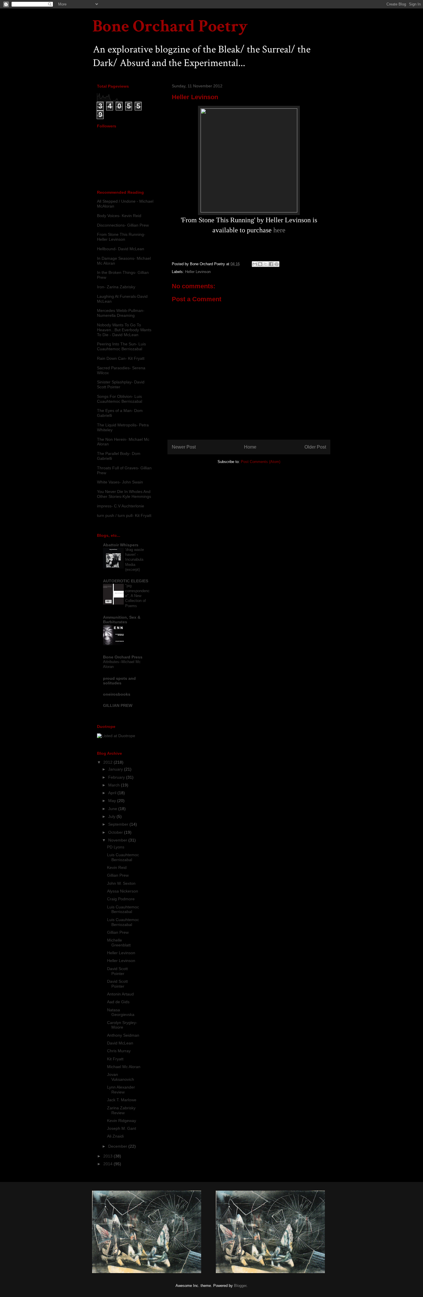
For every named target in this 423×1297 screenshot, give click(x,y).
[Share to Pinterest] (276, 264)
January (116, 769)
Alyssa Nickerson (122, 891)
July (112, 816)
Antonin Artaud (120, 994)
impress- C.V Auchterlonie (120, 506)
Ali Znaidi (115, 1136)
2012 (108, 762)
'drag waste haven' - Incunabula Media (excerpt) (134, 559)
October (116, 832)
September (118, 824)
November (118, 840)
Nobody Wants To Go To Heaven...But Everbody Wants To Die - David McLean (124, 330)
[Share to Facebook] (271, 264)
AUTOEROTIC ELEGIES (125, 581)
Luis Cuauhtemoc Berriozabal (123, 857)
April (112, 792)
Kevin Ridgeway (121, 1120)
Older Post (315, 447)
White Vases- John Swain (120, 482)
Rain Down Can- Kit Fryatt (120, 358)
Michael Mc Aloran (123, 1066)
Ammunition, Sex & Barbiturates (121, 619)
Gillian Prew (118, 875)
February (117, 777)
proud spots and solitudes (119, 680)
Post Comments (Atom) (260, 462)
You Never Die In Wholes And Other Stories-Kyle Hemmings (124, 494)
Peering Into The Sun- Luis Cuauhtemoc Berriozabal (121, 346)
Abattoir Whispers (120, 545)
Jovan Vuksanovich (120, 1077)
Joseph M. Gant (121, 1128)
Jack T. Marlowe (121, 1100)
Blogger (240, 1285)
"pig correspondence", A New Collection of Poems (137, 595)
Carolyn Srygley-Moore (122, 1025)
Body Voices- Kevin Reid (119, 215)
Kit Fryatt (115, 1059)
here (279, 230)
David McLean (120, 1043)
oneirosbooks (116, 694)
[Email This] (255, 264)
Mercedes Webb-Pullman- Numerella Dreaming (120, 313)
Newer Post (184, 447)
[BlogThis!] (260, 264)
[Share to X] (265, 264)
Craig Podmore (121, 899)
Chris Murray (119, 1050)
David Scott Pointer (117, 971)
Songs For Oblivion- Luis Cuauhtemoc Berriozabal (119, 399)
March (114, 785)
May (112, 800)
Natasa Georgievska (120, 1012)
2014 (108, 1164)
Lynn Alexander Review (121, 1089)
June (113, 808)
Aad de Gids (118, 1001)
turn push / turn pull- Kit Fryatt (124, 515)
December (118, 1146)
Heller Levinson (198, 272)
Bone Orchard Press (122, 657)
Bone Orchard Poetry (170, 26)
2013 (108, 1156)
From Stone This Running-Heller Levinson (121, 237)
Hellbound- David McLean (120, 248)
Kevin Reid (117, 867)
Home (250, 447)
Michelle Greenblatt (119, 942)
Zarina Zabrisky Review (121, 1110)
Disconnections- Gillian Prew (123, 225)
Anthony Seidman (123, 1035)
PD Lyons (115, 847)
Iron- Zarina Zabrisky (116, 287)
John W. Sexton (121, 883)
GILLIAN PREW (117, 705)
